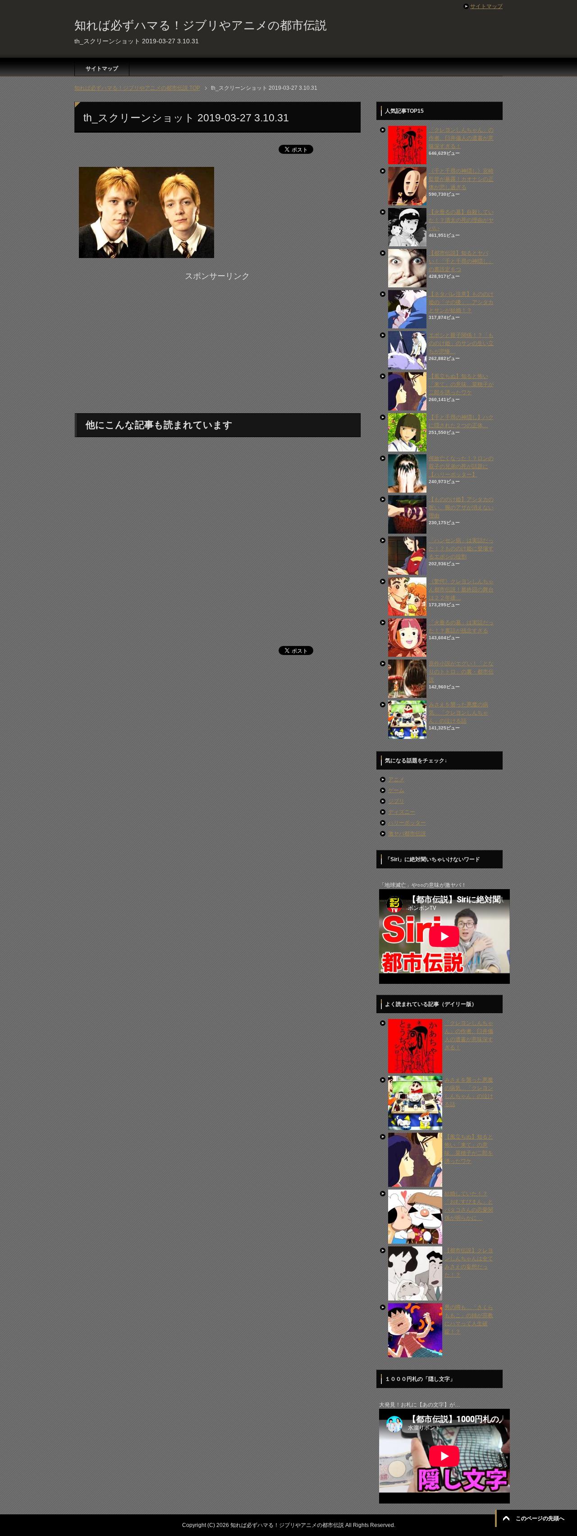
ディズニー (401, 812)
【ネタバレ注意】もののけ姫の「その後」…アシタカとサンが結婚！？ (461, 302)
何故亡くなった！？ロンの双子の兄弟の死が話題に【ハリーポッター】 (461, 466)
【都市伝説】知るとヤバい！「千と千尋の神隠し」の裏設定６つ (461, 261)
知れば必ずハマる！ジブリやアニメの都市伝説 (200, 25)
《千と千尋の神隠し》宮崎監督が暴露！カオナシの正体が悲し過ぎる (461, 179)
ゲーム (396, 790)
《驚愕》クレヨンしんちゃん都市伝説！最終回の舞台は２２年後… (461, 589)
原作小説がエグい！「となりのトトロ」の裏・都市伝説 (461, 671)
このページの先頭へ (540, 1518)
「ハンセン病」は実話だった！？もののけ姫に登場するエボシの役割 (461, 548)
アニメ (396, 779)
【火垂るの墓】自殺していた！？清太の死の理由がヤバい (461, 220)
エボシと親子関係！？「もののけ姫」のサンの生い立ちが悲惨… (461, 343)
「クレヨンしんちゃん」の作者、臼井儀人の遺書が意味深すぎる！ (461, 138)
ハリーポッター (407, 823)
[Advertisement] (217, 345)
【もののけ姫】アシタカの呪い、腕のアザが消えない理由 (461, 507)
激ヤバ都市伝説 (407, 833)
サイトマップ (102, 68)
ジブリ (396, 801)
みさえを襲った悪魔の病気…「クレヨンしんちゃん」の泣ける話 (458, 712)
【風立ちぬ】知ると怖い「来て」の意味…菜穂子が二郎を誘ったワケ (461, 384)
